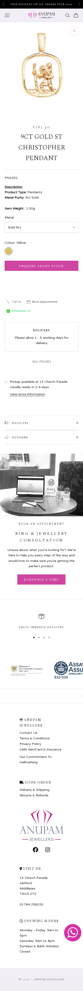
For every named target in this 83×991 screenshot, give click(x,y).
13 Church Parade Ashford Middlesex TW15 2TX (33, 886)
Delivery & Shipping (34, 790)
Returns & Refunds (34, 795)
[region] (41, 621)
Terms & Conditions (35, 738)
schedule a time (41, 579)
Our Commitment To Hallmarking (36, 759)
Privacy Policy (30, 744)
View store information (27, 394)
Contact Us (28, 733)
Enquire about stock (41, 266)
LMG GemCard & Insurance (40, 749)
